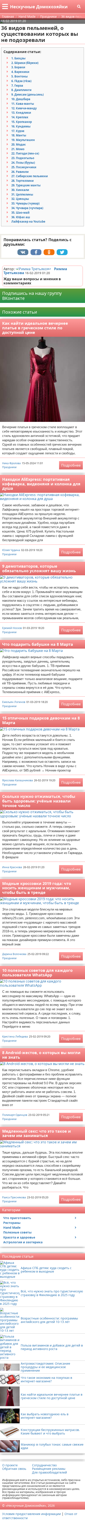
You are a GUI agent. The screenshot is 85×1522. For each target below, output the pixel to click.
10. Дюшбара (20, 99)
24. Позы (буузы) (23, 163)
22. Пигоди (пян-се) (25, 153)
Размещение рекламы (48, 1468)
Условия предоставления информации (31, 1514)
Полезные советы (17, 1232)
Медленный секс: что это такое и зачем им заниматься (36, 1133)
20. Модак (18, 144)
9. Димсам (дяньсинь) (27, 94)
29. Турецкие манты (26, 185)
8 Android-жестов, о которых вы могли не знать (41, 1055)
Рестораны (11, 1223)
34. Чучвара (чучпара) (27, 208)
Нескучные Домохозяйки (39, 7)
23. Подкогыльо (22, 158)
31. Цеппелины (22, 194)
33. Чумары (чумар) (25, 203)
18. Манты (18, 135)
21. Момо (17, 149)
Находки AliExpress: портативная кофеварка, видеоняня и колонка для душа (41, 484)
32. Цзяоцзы (20, 199)
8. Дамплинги (21, 90)
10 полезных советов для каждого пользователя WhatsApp (37, 972)
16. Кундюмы (21, 126)
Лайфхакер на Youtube (28, 221)
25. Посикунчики (23, 167)
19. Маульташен (23, 140)
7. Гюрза (17, 86)
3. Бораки (18, 67)
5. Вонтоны (19, 76)
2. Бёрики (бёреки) (24, 63)
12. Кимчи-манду (24, 108)
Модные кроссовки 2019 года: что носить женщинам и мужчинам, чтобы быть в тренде (36, 888)
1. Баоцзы (18, 58)
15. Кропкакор (21, 122)
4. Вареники (20, 72)
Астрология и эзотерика (22, 1242)
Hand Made (11, 1227)
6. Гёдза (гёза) (21, 81)
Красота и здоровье (19, 1237)
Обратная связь (14, 1468)
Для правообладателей (49, 1472)
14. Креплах (19, 117)
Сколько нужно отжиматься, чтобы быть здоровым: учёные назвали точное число (38, 801)
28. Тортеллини (22, 181)
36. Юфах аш (20, 217)
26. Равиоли (20, 172)
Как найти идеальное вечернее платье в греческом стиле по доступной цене (35, 328)
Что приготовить (17, 1218)
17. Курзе (17, 131)
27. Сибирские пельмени (29, 176)
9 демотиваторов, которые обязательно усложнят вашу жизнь (39, 568)
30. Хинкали (20, 190)
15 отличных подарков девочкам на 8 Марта (41, 720)
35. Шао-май (20, 213)
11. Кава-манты (22, 104)
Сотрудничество (44, 1465)
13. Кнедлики (21, 113)
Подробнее (71, 465)
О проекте (10, 1465)
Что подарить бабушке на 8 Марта (37, 644)
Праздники (9, 467)
